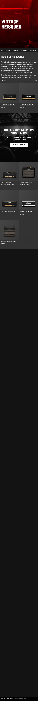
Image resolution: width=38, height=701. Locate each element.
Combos (15, 50)
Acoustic (33, 50)
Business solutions (30, 3)
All (2, 50)
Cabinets (24, 50)
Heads (8, 50)
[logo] (7, 7)
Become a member (19, 144)
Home (3, 699)
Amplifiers (10, 699)
